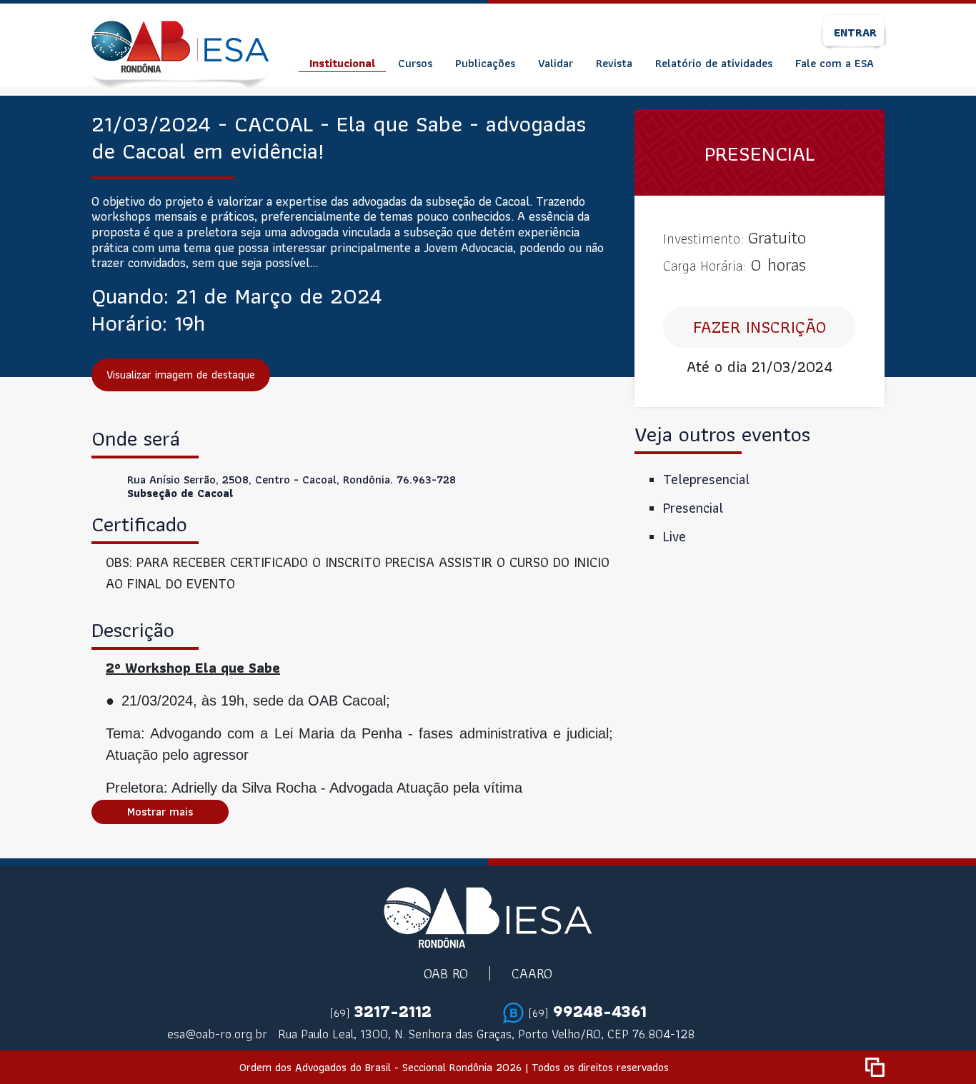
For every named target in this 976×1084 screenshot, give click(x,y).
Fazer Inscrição (759, 327)
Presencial (693, 507)
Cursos (415, 63)
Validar (555, 63)
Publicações (485, 63)
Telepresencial (706, 479)
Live (674, 536)
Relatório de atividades (713, 63)
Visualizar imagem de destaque (180, 374)
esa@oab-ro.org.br (217, 1033)
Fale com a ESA (834, 63)
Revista (614, 63)
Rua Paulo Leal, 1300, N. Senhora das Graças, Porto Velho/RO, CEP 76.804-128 (486, 1033)
